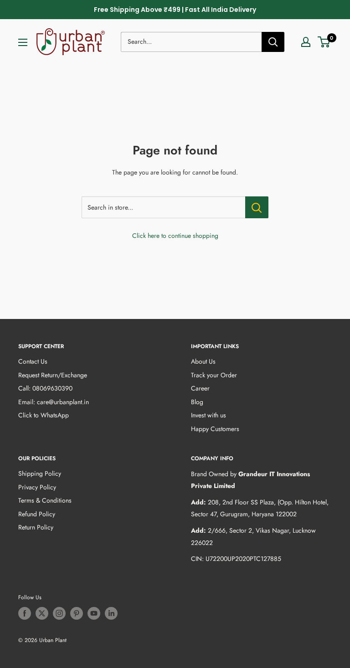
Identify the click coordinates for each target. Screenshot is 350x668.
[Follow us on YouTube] (94, 613)
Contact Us (32, 361)
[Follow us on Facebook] (24, 613)
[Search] (273, 42)
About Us (203, 361)
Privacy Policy (37, 487)
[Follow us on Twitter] (42, 613)
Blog (197, 401)
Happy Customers (215, 428)
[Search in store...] (256, 207)
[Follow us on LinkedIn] (111, 613)
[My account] (305, 42)
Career (200, 388)
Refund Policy (36, 514)
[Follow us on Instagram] (59, 613)
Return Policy (35, 527)
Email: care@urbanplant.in (53, 401)
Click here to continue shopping (175, 235)
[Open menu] (22, 42)
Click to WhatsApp (43, 415)
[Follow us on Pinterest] (76, 613)
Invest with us (208, 415)
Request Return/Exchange (52, 375)
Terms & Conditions (45, 500)
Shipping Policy (39, 473)
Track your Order (214, 375)
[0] (324, 41)
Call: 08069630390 (45, 388)
